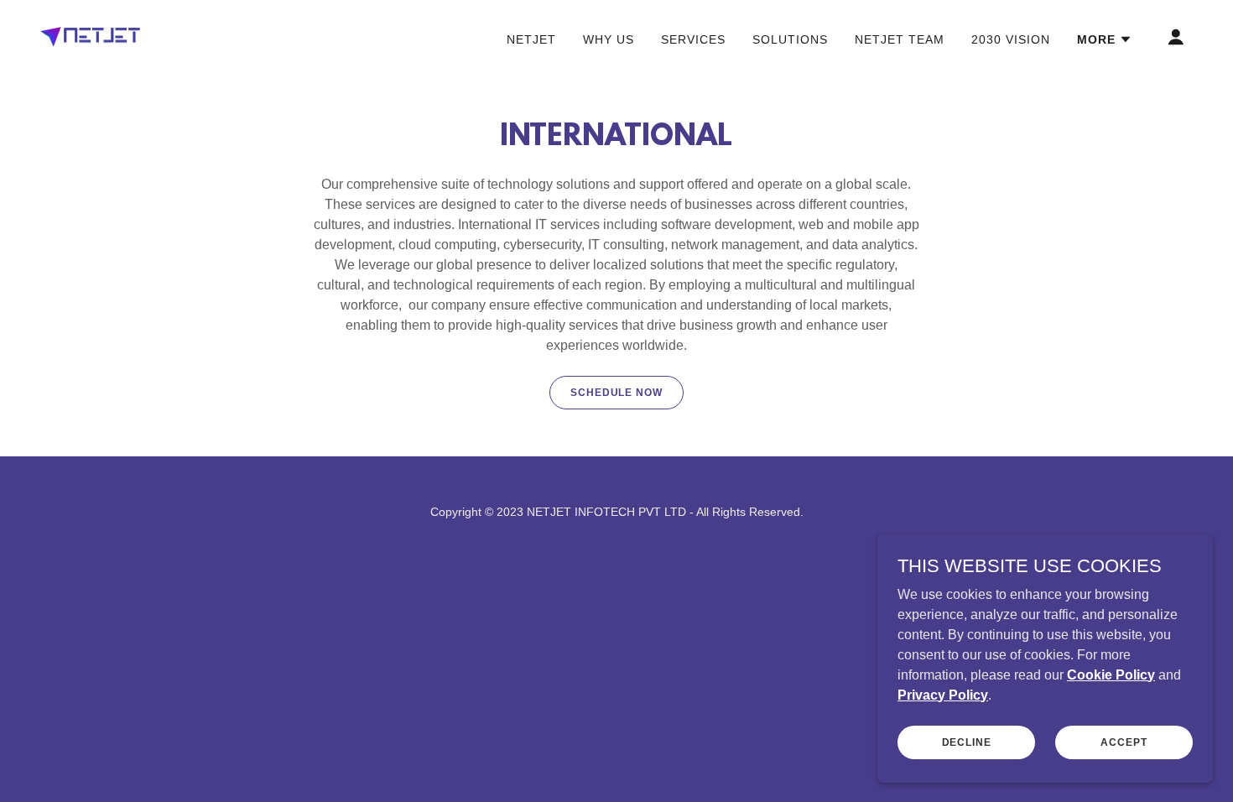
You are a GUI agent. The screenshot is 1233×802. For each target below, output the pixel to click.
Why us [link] (608, 39)
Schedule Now (616, 392)
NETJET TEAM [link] (899, 39)
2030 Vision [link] (1010, 39)
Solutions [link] (790, 39)
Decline (966, 741)
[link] (90, 36)
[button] (1104, 39)
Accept (1123, 741)
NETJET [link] (531, 39)
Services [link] (693, 39)
